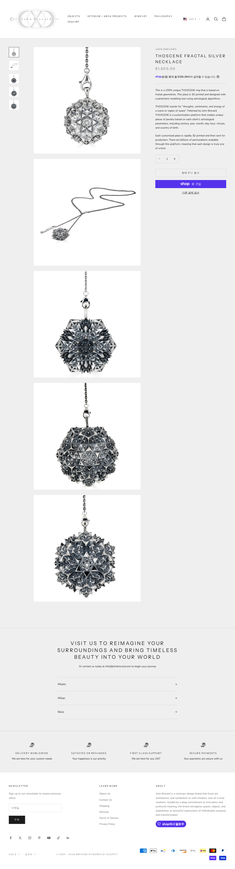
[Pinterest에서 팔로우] (39, 838)
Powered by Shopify (103, 854)
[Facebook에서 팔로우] (10, 838)
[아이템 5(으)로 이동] (14, 105)
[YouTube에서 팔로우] (49, 838)
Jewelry (140, 16)
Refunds (104, 812)
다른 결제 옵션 (190, 192)
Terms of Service (108, 818)
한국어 (28, 854)
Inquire (73, 21)
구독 (17, 819)
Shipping (104, 806)
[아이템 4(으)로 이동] (14, 92)
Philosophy (164, 16)
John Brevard (166, 49)
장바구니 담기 (191, 172)
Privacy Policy (107, 824)
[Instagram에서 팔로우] (30, 838)
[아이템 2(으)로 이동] (14, 65)
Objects (74, 16)
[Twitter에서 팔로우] (20, 838)
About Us (104, 793)
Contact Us (105, 800)
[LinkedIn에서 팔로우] (68, 838)
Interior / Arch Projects (107, 16)
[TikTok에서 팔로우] (58, 838)
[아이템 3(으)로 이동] (14, 78)
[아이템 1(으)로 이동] (14, 52)
